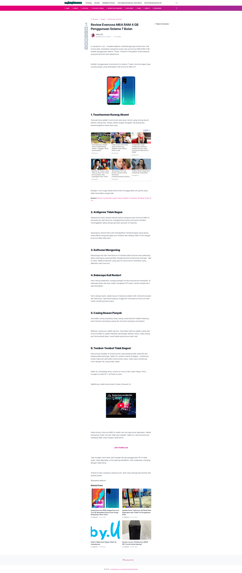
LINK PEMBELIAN (121, 448)
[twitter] (86, 32)
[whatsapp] (86, 36)
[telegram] (86, 40)
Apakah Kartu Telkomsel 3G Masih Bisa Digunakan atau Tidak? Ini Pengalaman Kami (136, 512)
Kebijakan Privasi (108, 3)
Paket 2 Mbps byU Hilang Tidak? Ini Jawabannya (103, 543)
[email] (86, 47)
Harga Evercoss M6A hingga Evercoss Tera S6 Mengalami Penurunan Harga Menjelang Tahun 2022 (105, 512)
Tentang (88, 3)
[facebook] (86, 28)
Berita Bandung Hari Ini (153, 3)
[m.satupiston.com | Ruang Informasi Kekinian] (73, 2)
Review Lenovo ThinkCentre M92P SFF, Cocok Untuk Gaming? (135, 543)
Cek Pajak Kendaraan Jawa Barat (130, 3)
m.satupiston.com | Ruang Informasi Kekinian (124, 569)
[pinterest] (86, 44)
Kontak (97, 3)
